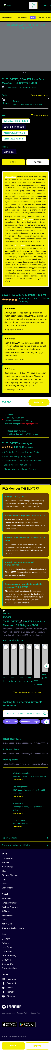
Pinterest (11, 996)
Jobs (4, 919)
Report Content (9, 838)
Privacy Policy (22, 1013)
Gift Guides (7, 858)
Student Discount (10, 875)
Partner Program (10, 907)
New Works (7, 867)
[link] (10, 721)
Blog (4, 871)
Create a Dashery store (13, 928)
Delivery (6, 939)
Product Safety (9, 955)
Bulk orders (7, 887)
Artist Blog (7, 924)
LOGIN (13, 1045)
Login (4, 879)
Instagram (11, 979)
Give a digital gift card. (29, 424)
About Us (6, 898)
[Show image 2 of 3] (25, 72)
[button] (37, 666)
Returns (5, 943)
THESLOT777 (8, 17)
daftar (5, 883)
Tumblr (10, 992)
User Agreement (8, 1013)
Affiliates (6, 911)
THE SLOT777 (25, 17)
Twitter (10, 987)
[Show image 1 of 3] (23, 72)
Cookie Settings (9, 968)
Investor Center (9, 903)
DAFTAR (37, 1046)
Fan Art (5, 862)
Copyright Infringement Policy (16, 845)
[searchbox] (25, 713)
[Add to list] (6, 647)
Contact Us (7, 964)
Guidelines (7, 951)
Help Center (7, 947)
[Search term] (33, 5)
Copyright (6, 960)
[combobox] (33, 5)
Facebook (11, 983)
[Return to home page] (15, 5)
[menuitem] (8, 17)
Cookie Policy (35, 1013)
